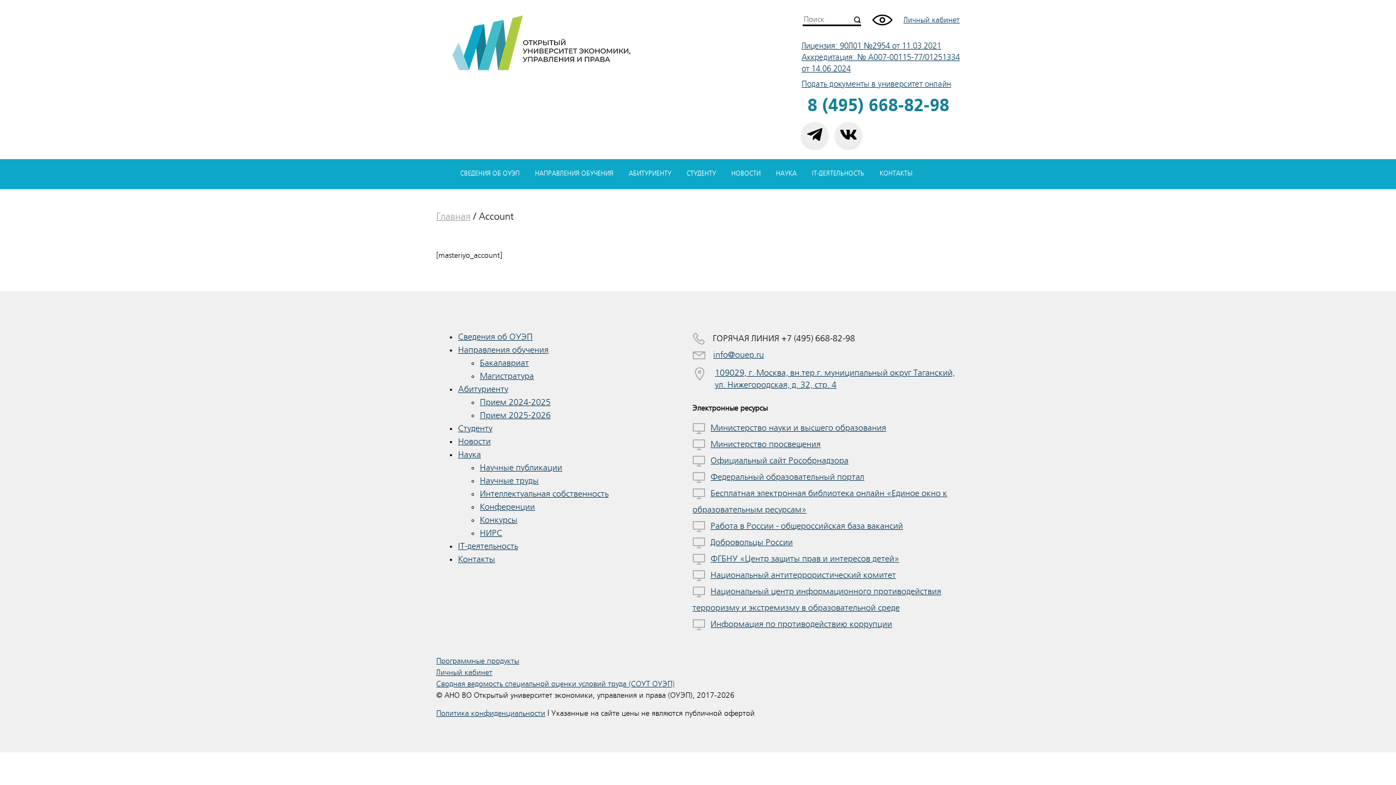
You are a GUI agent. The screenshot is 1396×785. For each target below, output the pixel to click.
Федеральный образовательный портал (787, 477)
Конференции (507, 507)
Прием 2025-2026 (515, 415)
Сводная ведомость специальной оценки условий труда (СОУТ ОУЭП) (555, 684)
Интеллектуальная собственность (544, 494)
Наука (786, 173)
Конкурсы (499, 520)
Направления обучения (574, 173)
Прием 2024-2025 (515, 402)
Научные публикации (521, 468)
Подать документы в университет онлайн (876, 84)
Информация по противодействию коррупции (801, 624)
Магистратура (507, 376)
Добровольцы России (752, 542)
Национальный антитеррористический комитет (803, 575)
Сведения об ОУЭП (490, 173)
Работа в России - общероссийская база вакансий (807, 526)
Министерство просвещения (766, 444)
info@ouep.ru (738, 355)
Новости (746, 173)
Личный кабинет (932, 20)
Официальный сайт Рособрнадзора (780, 461)
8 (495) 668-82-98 (878, 106)
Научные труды (509, 481)
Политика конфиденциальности (490, 713)
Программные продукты (477, 661)
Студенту (701, 173)
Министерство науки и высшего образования (798, 428)
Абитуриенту (650, 173)
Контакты (896, 173)
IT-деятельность (838, 173)
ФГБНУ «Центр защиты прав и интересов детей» (805, 559)
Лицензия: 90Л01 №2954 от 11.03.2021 (871, 46)
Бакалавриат (504, 363)
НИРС (491, 533)
